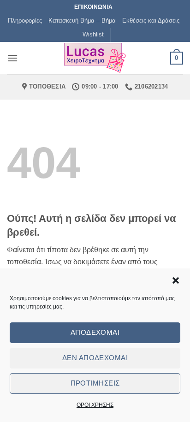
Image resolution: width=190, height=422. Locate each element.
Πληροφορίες (25, 20)
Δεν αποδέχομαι (95, 358)
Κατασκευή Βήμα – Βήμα (82, 20)
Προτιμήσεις (95, 383)
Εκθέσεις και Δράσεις (150, 20)
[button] (175, 280)
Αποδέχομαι (95, 332)
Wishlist (93, 34)
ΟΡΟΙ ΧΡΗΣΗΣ (95, 405)
